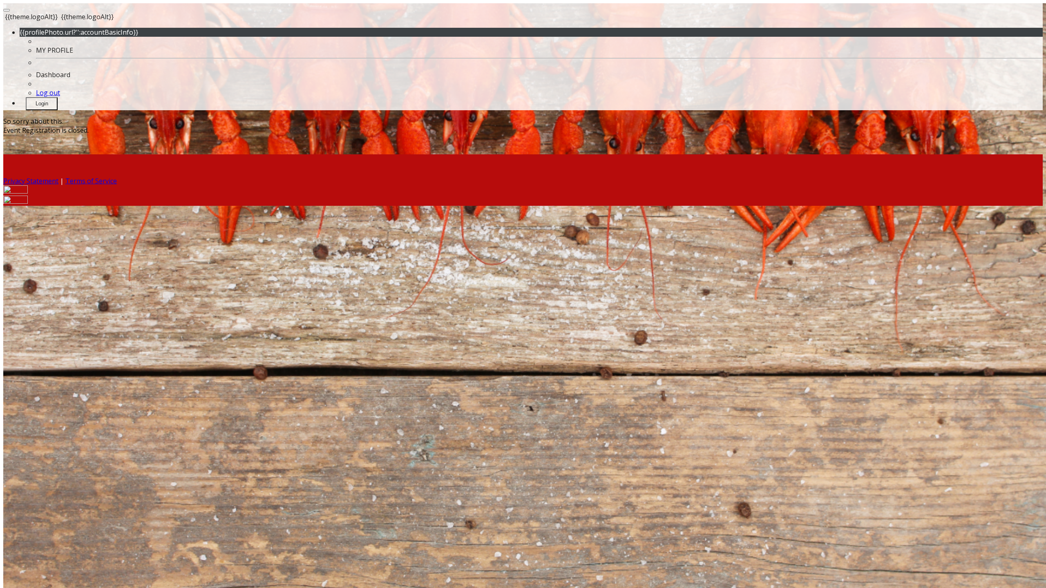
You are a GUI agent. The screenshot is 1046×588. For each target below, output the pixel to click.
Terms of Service (91, 180)
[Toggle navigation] (6, 10)
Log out (48, 92)
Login (42, 103)
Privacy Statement (30, 180)
